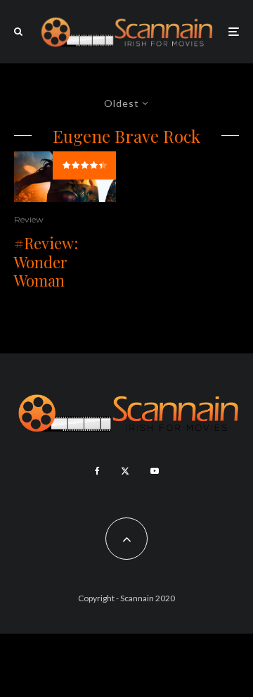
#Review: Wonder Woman (46, 261)
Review (29, 219)
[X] (125, 471)
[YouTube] (154, 471)
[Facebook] (97, 471)
